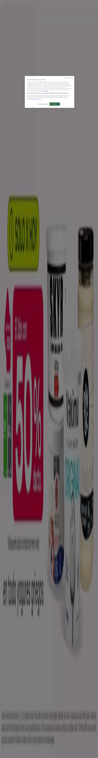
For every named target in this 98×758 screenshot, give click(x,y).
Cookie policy (45, 91)
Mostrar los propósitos (43, 103)
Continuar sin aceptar (69, 77)
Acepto (54, 104)
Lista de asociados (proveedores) (34, 99)
